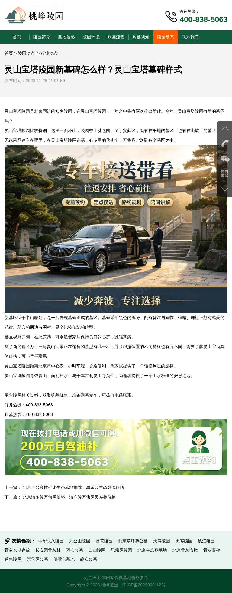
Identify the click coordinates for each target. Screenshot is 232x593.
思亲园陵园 (121, 550)
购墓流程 (116, 37)
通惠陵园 (13, 559)
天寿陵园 (161, 541)
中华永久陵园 (51, 541)
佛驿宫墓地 (64, 559)
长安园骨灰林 (48, 550)
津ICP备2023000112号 (144, 584)
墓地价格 (66, 37)
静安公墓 (88, 559)
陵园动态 (165, 37)
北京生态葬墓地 (152, 550)
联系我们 (190, 37)
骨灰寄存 (211, 550)
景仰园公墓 (37, 559)
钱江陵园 (206, 541)
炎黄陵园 (104, 541)
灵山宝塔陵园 (17, 111)
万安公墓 (74, 550)
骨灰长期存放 (17, 550)
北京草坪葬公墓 (133, 541)
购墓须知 (140, 37)
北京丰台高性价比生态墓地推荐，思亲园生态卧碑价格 (73, 487)
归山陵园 (97, 550)
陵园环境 (91, 37)
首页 (17, 37)
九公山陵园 (79, 541)
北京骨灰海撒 (185, 550)
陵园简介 (41, 37)
